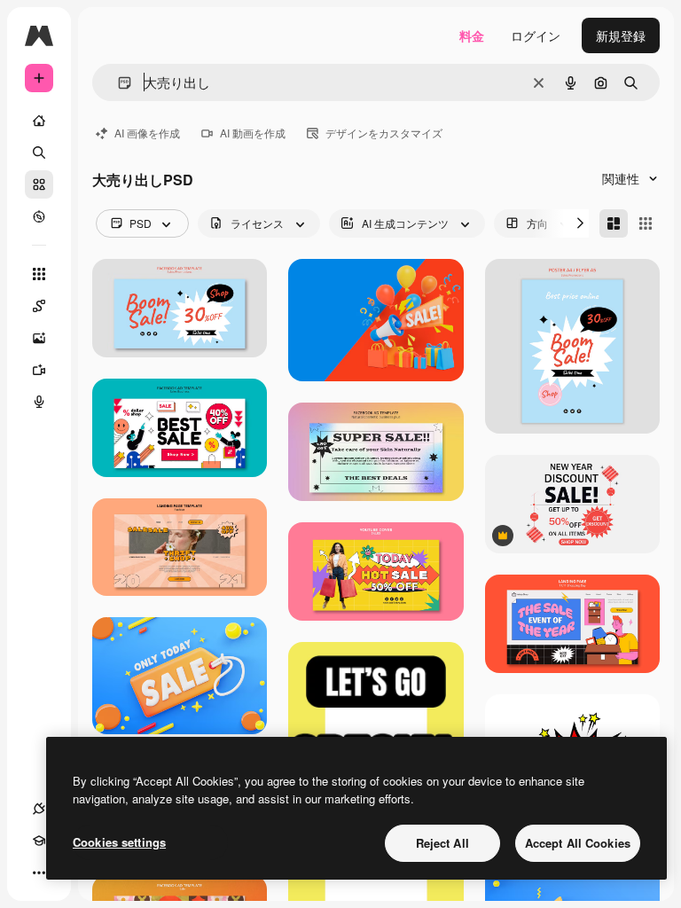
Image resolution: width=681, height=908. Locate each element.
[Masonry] (613, 223)
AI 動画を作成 (253, 132)
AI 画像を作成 (147, 132)
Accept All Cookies (577, 842)
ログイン (535, 35)
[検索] (39, 152)
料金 (471, 35)
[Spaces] (39, 306)
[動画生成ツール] (39, 370)
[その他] (39, 872)
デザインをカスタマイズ (383, 132)
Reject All (442, 842)
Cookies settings (119, 842)
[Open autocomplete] (117, 83)
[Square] (645, 223)
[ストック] (39, 184)
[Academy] (39, 840)
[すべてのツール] (39, 274)
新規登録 (621, 35)
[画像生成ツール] (39, 338)
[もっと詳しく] (39, 216)
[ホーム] (39, 120)
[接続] (39, 808)
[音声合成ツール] (39, 401)
